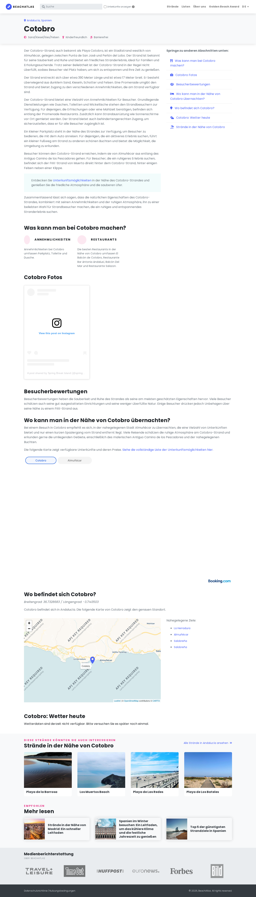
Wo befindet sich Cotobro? (194, 108)
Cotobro (40, 460)
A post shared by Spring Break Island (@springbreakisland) (62, 373)
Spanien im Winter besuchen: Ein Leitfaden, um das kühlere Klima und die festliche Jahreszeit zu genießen (138, 829)
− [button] (29, 628)
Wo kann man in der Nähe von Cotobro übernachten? (195, 96)
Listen (186, 6)
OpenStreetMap (131, 700)
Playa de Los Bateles (202, 792)
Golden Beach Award (224, 6)
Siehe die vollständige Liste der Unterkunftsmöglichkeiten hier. (167, 450)
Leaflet (117, 700)
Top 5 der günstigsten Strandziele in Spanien (208, 829)
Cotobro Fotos (186, 75)
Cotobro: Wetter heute (192, 117)
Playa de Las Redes (148, 792)
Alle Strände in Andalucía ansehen (206, 743)
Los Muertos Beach (94, 792)
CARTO (156, 700)
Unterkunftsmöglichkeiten (72, 180)
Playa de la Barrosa (41, 792)
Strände (173, 6)
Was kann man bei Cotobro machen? (192, 63)
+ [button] (29, 623)
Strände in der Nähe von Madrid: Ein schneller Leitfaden (67, 829)
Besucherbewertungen (192, 84)
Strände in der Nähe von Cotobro (200, 127)
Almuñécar (75, 460)
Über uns (199, 6)
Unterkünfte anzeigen (119, 6)
